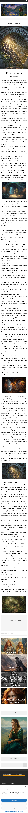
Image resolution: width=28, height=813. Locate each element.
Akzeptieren (14, 800)
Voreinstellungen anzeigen (14, 808)
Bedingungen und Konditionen (7, 783)
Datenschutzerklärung (15, 811)
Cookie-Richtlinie (8, 811)
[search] (25, 765)
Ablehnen (14, 804)
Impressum (21, 811)
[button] (26, 787)
